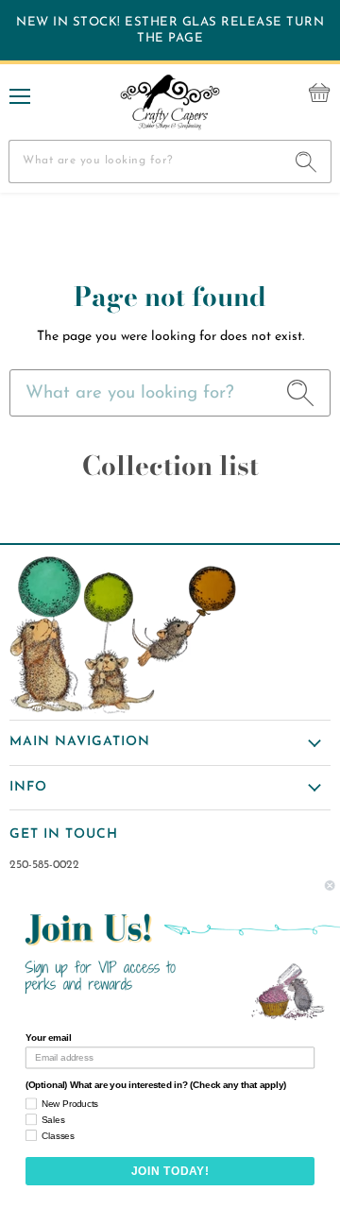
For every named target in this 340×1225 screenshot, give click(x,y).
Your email (48, 1038)
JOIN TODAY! (170, 1171)
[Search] (306, 161)
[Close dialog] (329, 886)
